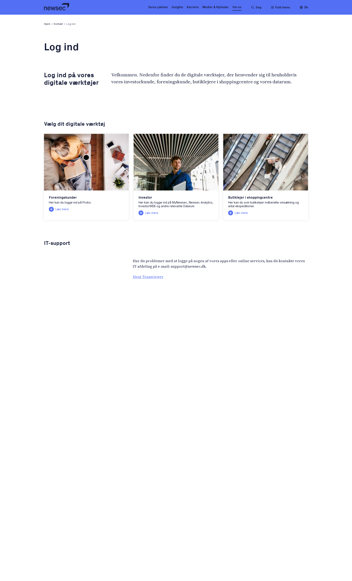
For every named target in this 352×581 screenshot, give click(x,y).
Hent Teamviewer (148, 276)
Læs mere (62, 209)
